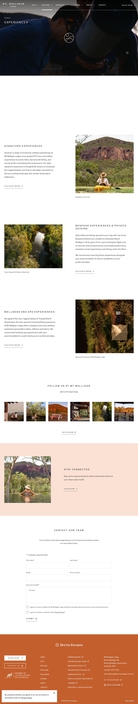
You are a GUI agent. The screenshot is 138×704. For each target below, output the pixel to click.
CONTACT (102, 5)
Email (28, 572)
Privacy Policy (26, 698)
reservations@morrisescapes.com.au (119, 674)
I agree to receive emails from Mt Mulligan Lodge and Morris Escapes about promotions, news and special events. (69, 607)
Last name (74, 560)
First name (30, 560)
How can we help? (32, 585)
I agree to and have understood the (47, 612)
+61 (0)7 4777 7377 (111, 670)
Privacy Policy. (60, 612)
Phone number (75, 572)
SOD (132, 701)
